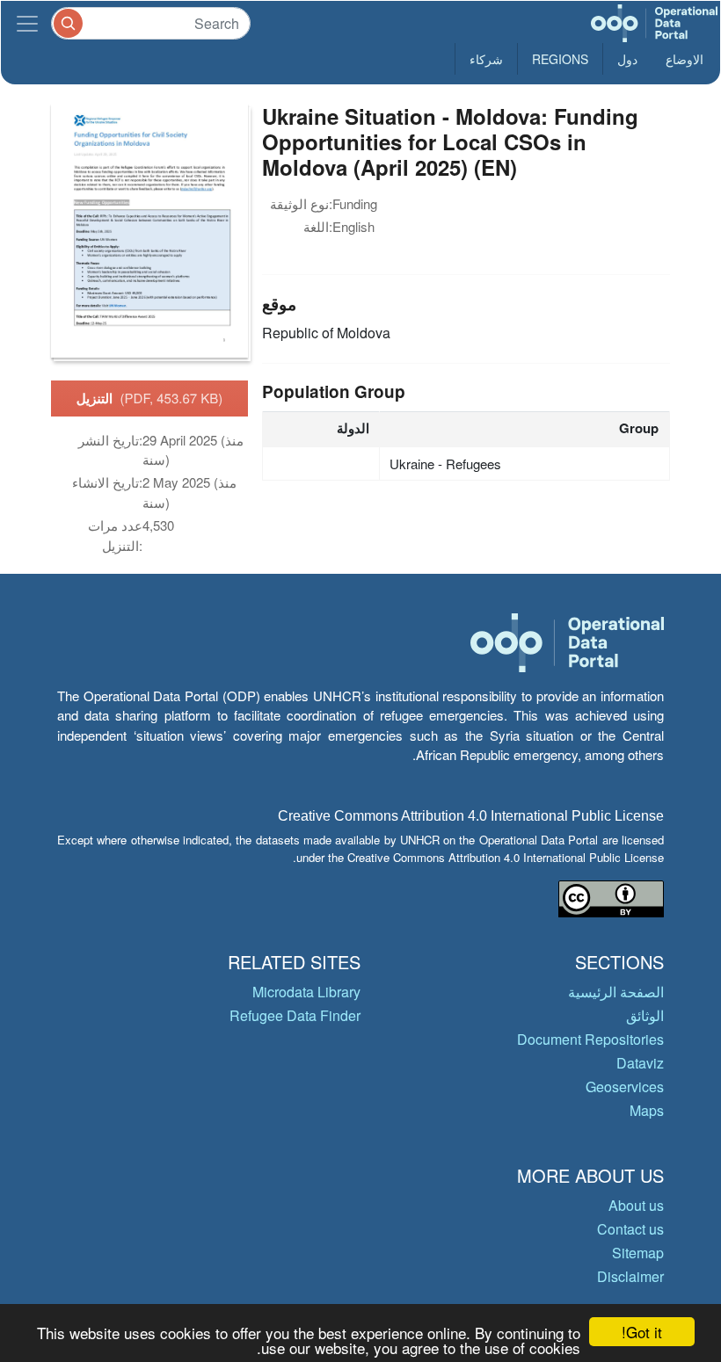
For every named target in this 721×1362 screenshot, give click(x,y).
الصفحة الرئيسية (616, 992)
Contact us (630, 1229)
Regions (560, 59)
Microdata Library (306, 992)
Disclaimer (630, 1276)
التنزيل (149, 398)
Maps (647, 1110)
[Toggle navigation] (27, 23)
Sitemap (638, 1252)
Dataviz (640, 1063)
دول (627, 59)
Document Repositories (590, 1039)
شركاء (486, 59)
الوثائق (645, 1015)
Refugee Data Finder (294, 1015)
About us (636, 1205)
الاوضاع (684, 59)
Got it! (642, 1332)
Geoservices (625, 1086)
